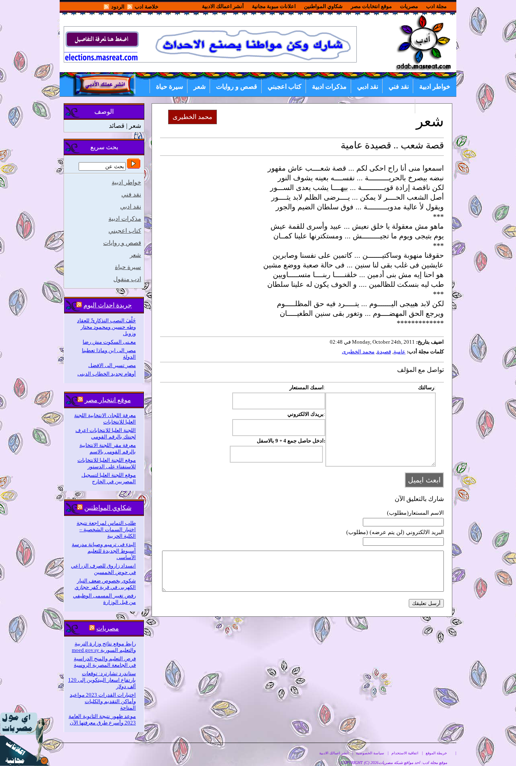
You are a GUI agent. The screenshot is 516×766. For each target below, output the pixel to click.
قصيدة (384, 352)
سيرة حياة (169, 86)
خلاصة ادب (146, 7)
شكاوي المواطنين (323, 6)
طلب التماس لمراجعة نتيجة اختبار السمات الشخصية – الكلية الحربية (106, 529)
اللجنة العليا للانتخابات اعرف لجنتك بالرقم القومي (105, 433)
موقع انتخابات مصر (371, 6)
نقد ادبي (367, 86)
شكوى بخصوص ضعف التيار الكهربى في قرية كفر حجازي (105, 584)
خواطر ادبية (434, 86)
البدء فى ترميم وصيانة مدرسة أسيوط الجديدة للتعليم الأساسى (104, 550)
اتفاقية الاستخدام (404, 753)
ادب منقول (435, 106)
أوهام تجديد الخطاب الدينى (106, 374)
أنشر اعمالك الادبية (223, 6)
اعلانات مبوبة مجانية (274, 6)
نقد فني (399, 86)
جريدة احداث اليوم (107, 305)
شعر (200, 86)
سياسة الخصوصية (370, 753)
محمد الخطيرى (358, 352)
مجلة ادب (436, 6)
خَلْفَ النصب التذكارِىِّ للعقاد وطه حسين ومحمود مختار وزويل (106, 326)
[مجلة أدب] (424, 69)
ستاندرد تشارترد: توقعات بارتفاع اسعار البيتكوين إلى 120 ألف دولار (102, 679)
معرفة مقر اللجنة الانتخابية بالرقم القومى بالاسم (107, 448)
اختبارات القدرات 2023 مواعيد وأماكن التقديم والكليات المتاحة (103, 701)
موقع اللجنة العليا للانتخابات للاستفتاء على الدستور (106, 463)
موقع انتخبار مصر (108, 400)
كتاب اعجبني (285, 86)
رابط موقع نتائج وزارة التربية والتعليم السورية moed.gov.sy (104, 647)
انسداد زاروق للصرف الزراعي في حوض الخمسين (103, 569)
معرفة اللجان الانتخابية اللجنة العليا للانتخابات (105, 418)
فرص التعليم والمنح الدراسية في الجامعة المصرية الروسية (105, 661)
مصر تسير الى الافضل (112, 365)
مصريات (409, 6)
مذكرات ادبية (329, 86)
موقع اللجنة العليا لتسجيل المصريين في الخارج (108, 478)
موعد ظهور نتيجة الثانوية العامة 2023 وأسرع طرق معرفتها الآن (102, 719)
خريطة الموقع (436, 753)
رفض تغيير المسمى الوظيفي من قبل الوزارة (104, 599)
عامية (399, 352)
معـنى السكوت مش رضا (109, 342)
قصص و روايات (236, 86)
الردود (118, 7)
